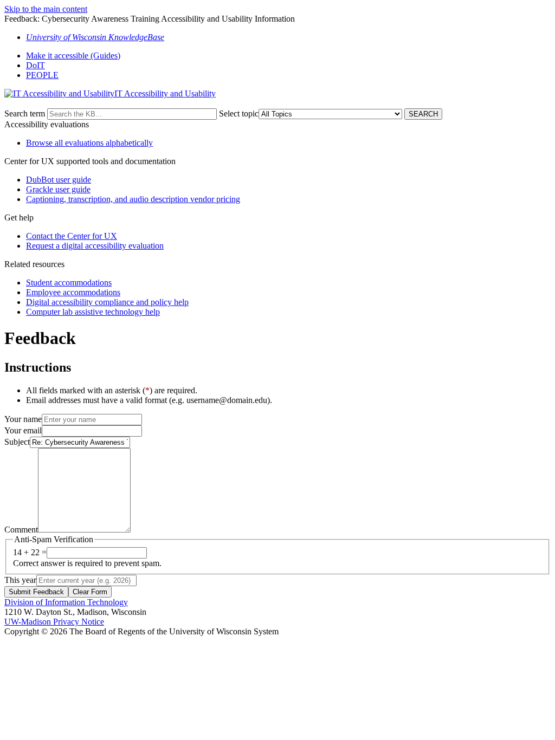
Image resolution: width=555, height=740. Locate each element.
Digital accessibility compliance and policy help (107, 302)
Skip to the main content (45, 9)
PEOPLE (42, 75)
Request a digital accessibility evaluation (95, 245)
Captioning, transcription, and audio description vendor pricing (133, 199)
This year (20, 580)
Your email (23, 430)
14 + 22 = (30, 552)
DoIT (35, 65)
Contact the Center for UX (71, 236)
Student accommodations (69, 282)
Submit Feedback (36, 592)
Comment (21, 529)
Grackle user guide (58, 189)
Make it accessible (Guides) (73, 55)
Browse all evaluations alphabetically (89, 142)
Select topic (239, 113)
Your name (23, 419)
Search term (24, 113)
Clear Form (90, 592)
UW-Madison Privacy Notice (54, 621)
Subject (17, 441)
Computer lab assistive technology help (93, 311)
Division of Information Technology (66, 602)
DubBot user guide (58, 179)
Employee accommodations (73, 292)
